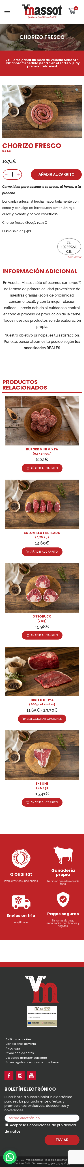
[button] (77, 89)
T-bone (42, 783)
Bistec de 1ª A (42, 700)
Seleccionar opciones (44, 719)
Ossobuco (42, 616)
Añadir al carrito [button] (44, 468)
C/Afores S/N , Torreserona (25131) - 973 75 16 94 (42, 1163)
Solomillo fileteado (42, 533)
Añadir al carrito (56, 174)
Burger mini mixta (42, 449)
